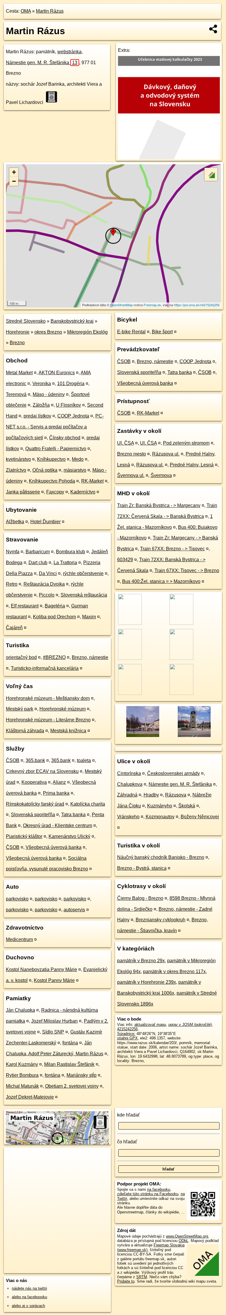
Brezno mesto (131, 453)
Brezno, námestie (90, 657)
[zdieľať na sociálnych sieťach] (213, 29)
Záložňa (41, 405)
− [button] (14, 181)
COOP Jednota (73, 415)
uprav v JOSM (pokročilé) (190, 1024)
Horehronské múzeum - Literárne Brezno (48, 719)
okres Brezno (48, 331)
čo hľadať (127, 1141)
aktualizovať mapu (150, 1024)
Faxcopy (55, 491)
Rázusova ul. (166, 453)
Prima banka (56, 793)
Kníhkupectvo (51, 459)
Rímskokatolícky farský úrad (35, 803)
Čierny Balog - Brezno (140, 898)
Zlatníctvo (16, 470)
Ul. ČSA (125, 442)
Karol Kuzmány (22, 1064)
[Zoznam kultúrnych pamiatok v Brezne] (194, 736)
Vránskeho (128, 816)
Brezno (17, 342)
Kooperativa (34, 782)
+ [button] (14, 172)
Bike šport (162, 331)
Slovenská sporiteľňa (33, 814)
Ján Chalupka (20, 1010)
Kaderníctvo (82, 491)
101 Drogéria (70, 383)
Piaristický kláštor (24, 836)
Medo (78, 459)
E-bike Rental (131, 331)
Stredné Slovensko (26, 321)
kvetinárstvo (18, 459)
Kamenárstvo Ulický (69, 836)
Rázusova (175, 794)
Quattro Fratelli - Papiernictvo (55, 448)
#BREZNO (54, 657)
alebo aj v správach (28, 1306)
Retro (11, 584)
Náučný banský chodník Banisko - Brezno (160, 857)
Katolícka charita (87, 803)
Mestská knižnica (68, 730)
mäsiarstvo (75, 470)
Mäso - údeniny (49, 394)
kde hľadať (128, 1114)
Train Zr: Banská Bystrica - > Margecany (158, 505)
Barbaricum (38, 551)
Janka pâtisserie (23, 491)
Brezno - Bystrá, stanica (142, 868)
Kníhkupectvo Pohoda (52, 480)
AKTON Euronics (57, 372)
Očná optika (44, 470)
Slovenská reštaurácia (84, 594)
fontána (70, 1042)
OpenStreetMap (121, 304)
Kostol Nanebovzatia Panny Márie (41, 969)
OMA (26, 11)
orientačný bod (21, 657)
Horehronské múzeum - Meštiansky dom (48, 698)
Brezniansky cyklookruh (160, 919)
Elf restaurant (25, 605)
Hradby (151, 794)
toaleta (84, 760)
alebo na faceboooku (29, 1297)
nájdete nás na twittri (29, 1288)
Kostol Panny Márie (54, 980)
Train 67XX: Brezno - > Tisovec (172, 548)
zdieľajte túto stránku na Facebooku (147, 1194)
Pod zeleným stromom (186, 442)
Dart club (38, 562)
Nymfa (12, 551)
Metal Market (19, 372)
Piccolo (46, 594)
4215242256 (127, 1029)
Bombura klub (70, 551)
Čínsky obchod (64, 437)
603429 (125, 559)
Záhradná (127, 794)
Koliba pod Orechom (54, 616)
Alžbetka (15, 521)
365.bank (35, 760)
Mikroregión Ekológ (87, 331)
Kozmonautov (160, 816)
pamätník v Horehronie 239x (146, 982)
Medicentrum (19, 939)
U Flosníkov (68, 405)
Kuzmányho (159, 805)
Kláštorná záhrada (25, 730)
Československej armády (173, 773)
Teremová (16, 394)
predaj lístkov (37, 415)
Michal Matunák (22, 1086)
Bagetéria (55, 605)
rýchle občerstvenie (83, 573)
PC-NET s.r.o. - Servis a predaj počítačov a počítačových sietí (55, 426)
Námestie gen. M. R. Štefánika (41, 62)
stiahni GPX (127, 1038)
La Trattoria (65, 562)
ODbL (183, 1240)
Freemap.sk (152, 304)
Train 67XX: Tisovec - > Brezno (186, 570)
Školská (186, 805)
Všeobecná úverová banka (54, 847)
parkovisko (17, 898)
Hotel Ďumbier (45, 521)
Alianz (59, 782)
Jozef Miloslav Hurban (54, 1020)
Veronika (41, 383)
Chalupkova (129, 784)
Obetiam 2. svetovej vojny (72, 1086)
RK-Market (92, 480)
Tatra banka (73, 814)
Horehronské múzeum (62, 708)
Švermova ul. (130, 475)
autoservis (74, 909)
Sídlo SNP (53, 1031)
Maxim (89, 616)
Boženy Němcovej (200, 816)
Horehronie (17, 331)
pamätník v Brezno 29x (141, 960)
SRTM (141, 1277)
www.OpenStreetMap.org (187, 1236)
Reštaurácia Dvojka (44, 584)
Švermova (161, 475)
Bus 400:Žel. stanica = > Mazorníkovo (161, 581)
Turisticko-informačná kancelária (45, 668)
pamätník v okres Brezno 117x (174, 971)
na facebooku (158, 1189)
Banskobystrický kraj (72, 321)
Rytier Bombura (22, 1075)
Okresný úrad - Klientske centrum (57, 825)
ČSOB (12, 760)
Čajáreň (14, 627)
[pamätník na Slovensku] (53, 96)
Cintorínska (129, 773)
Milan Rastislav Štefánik (69, 1064)
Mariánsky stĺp (82, 1075)
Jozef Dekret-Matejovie (30, 1096)
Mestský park (19, 708)
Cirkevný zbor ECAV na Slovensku (42, 771)
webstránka (69, 51)
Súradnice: (126, 1033)
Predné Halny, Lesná (192, 464)
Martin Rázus (50, 11)
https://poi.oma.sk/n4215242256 (197, 304)
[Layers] (211, 174)
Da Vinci (48, 573)
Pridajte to (125, 1281)
